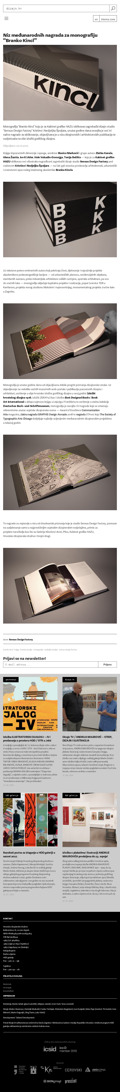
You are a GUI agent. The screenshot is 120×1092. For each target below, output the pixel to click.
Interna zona (108, 18)
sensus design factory (68, 649)
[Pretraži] (113, 8)
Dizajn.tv (69, 680)
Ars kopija (7, 987)
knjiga (16, 649)
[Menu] (6, 18)
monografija (38, 649)
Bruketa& (7, 983)
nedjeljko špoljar (51, 649)
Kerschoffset (8, 990)
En (96, 18)
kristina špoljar (26, 649)
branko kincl (8, 649)
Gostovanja (11, 680)
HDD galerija (12, 795)
